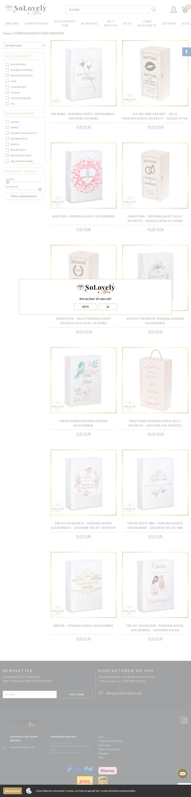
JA (107, 306)
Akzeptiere (12, 791)
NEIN (85, 306)
